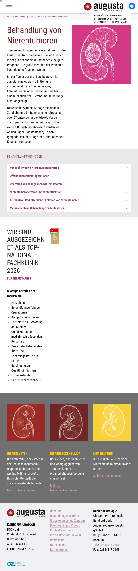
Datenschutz (58, 545)
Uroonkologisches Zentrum (67, 521)
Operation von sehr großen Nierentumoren (36, 184)
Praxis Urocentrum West (65, 535)
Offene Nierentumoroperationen (29, 176)
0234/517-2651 (109, 545)
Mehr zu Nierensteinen (107, 476)
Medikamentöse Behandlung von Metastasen (37, 208)
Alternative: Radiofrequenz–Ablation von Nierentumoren (44, 200)
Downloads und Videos (65, 525)
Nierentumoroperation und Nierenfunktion (35, 192)
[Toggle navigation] (8, 6)
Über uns (55, 511)
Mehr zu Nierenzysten (21, 490)
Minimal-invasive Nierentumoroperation (34, 168)
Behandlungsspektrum (64, 516)
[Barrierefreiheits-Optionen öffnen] (132, 6)
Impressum (57, 540)
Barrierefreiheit (59, 550)
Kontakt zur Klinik (61, 530)
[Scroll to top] (132, 565)
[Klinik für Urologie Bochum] (111, 6)
